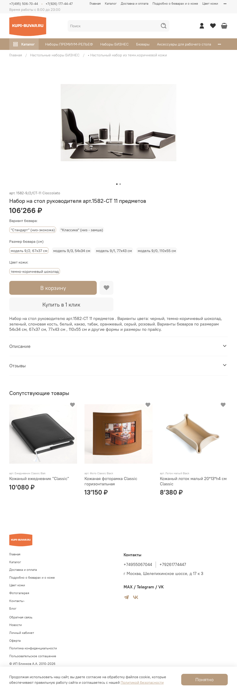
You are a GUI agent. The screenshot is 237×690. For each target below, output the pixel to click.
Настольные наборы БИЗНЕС (55, 55)
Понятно (204, 679)
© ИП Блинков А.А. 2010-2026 (32, 664)
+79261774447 (172, 564)
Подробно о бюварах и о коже (175, 3)
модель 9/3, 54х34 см (71, 250)
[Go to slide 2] (120, 184)
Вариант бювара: (23, 221)
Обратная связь (20, 617)
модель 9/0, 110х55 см (157, 250)
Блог (12, 608)
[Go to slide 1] (117, 184)
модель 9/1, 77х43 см (114, 250)
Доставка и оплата (134, 3)
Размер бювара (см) (26, 241)
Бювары (143, 44)
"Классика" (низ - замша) (82, 230)
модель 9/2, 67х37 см (29, 250)
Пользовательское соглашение (32, 656)
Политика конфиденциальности (33, 648)
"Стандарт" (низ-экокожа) (33, 230)
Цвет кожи (210, 3)
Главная (95, 3)
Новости (15, 625)
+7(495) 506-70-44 (23, 4)
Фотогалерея (19, 593)
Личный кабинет (21, 633)
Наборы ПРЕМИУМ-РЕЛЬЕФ (69, 44)
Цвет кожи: (18, 262)
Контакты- (17, 601)
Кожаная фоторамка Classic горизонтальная (110, 481)
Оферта (15, 640)
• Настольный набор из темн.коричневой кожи (127, 55)
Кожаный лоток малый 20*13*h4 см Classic (193, 481)
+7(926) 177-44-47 (59, 4)
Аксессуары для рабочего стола (184, 44)
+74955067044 (138, 564)
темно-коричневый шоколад (35, 271)
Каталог (111, 3)
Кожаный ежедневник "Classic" (39, 478)
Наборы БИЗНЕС (114, 44)
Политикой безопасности (142, 682)
